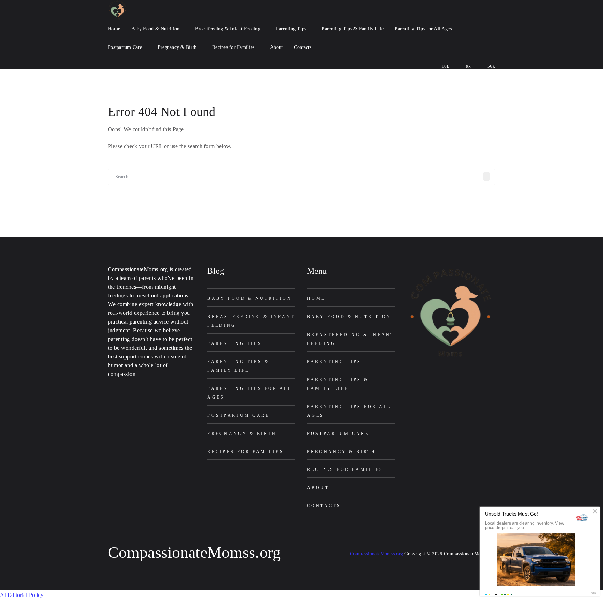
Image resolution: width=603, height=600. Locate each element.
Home (316, 298)
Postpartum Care (238, 415)
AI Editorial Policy (22, 595)
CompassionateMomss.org (194, 552)
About (318, 487)
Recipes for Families (245, 451)
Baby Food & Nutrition (249, 298)
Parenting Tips (234, 343)
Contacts (324, 505)
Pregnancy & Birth (241, 433)
